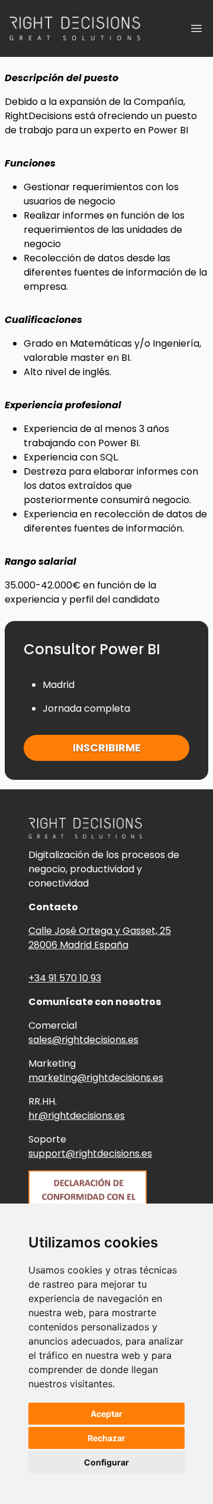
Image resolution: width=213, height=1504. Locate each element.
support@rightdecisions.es (90, 1153)
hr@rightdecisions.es (76, 1115)
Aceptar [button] (106, 1414)
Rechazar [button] (106, 1438)
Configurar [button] (106, 1462)
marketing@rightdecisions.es (95, 1077)
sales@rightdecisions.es (83, 1040)
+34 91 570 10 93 (64, 978)
